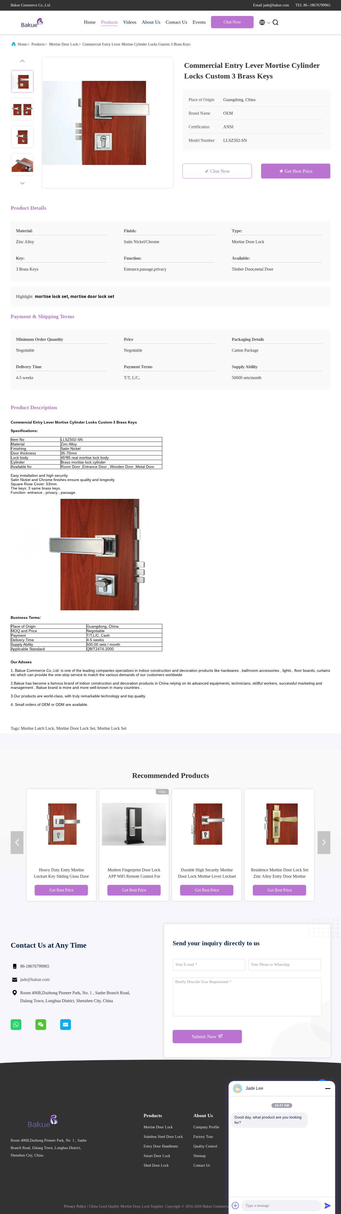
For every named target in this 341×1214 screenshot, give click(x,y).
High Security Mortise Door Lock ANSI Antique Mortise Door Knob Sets (269, 876)
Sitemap (199, 1156)
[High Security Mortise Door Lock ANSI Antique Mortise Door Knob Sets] (270, 824)
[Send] (327, 1205)
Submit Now (205, 1036)
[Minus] (327, 1088)
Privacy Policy (75, 1206)
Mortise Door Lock (63, 44)
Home (90, 22)
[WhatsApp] (23, 1028)
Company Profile (206, 1127)
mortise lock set (111, 728)
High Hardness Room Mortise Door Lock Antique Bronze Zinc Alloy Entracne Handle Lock (197, 876)
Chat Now (232, 22)
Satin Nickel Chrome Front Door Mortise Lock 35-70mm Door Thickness (124, 876)
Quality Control (205, 1146)
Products (109, 22)
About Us (151, 22)
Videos (129, 22)
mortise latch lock (37, 728)
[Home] (32, 22)
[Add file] (235, 1205)
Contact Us (176, 22)
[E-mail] (72, 1028)
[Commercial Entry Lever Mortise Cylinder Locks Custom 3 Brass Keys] (107, 122)
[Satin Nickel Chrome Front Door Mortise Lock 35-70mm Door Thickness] (124, 824)
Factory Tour (203, 1137)
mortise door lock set (75, 728)
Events (199, 22)
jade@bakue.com (35, 979)
